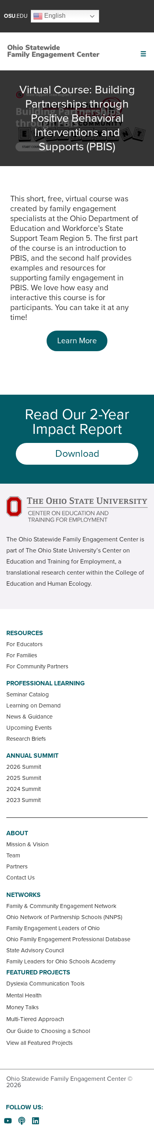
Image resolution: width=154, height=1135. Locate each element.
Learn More (77, 341)
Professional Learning (45, 683)
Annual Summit (32, 756)
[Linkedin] (35, 1121)
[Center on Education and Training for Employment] (77, 509)
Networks (23, 895)
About (17, 833)
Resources (24, 633)
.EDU (16, 16)
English (54, 15)
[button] (143, 54)
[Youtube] (8, 1121)
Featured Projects (38, 972)
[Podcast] (22, 1121)
